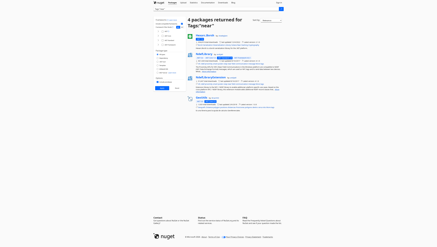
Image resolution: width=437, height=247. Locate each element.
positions (223, 107)
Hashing (244, 45)
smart (215, 64)
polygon (216, 107)
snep (225, 64)
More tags (260, 64)
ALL (178, 27)
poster (220, 64)
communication (242, 64)
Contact (157, 217)
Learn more (173, 20)
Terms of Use (214, 237)
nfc (199, 64)
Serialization (208, 45)
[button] (168, 20)
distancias (232, 107)
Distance (209, 107)
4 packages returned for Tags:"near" (215, 23)
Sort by (256, 20)
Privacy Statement (253, 237)
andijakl (220, 54)
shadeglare (223, 36)
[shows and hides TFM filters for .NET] (158, 31)
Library (228, 45)
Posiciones (240, 107)
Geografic (202, 107)
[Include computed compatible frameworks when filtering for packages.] (182, 24)
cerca (260, 107)
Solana (234, 45)
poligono (248, 107)
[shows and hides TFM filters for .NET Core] (158, 36)
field (233, 64)
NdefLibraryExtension (211, 77)
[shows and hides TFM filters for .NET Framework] (158, 45)
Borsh (200, 45)
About (204, 237)
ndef (202, 64)
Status (201, 217)
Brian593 (215, 98)
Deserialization (219, 45)
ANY (182, 27)
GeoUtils (201, 97)
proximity (209, 64)
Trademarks (268, 237)
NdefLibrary (204, 54)
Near (239, 45)
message (251, 64)
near (229, 64)
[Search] (281, 9)
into (264, 107)
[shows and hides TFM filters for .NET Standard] (158, 40)
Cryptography (253, 45)
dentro (255, 107)
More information (209, 71)
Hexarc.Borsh (205, 35)
